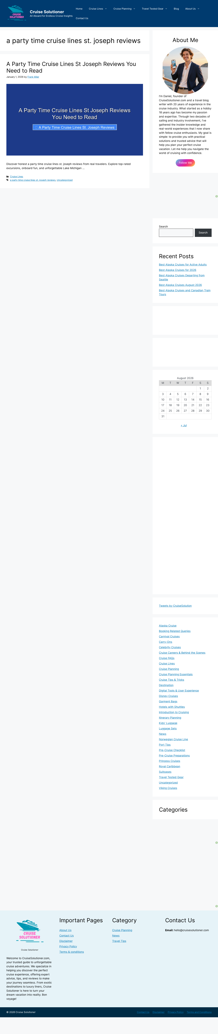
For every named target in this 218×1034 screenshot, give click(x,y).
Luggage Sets (168, 728)
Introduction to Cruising (174, 712)
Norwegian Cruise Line (173, 739)
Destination (166, 685)
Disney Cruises (168, 696)
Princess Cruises (169, 761)
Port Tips (165, 744)
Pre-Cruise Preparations (174, 755)
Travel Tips (119, 941)
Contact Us (82, 18)
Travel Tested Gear (152, 8)
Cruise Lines (96, 8)
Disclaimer (66, 941)
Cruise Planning (122, 8)
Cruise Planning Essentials (176, 674)
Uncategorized (65, 180)
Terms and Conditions (199, 1012)
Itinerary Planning (170, 717)
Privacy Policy (68, 946)
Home (79, 8)
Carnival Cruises (169, 636)
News (162, 734)
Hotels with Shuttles (172, 706)
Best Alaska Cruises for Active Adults (183, 264)
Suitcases (165, 771)
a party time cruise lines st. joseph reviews (33, 180)
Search (163, 226)
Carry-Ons (165, 641)
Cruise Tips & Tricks (171, 679)
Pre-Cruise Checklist (172, 750)
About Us (190, 8)
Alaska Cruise (168, 625)
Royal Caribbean (169, 766)
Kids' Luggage (168, 723)
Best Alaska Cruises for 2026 (177, 270)
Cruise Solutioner (47, 11)
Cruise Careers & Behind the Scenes (182, 652)
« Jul (184, 425)
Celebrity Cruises (170, 647)
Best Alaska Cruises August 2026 (180, 285)
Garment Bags (168, 701)
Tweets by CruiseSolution (175, 605)
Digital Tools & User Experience (179, 690)
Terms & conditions (71, 951)
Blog (176, 8)
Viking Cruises (168, 788)
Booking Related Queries (175, 631)
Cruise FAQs (166, 658)
